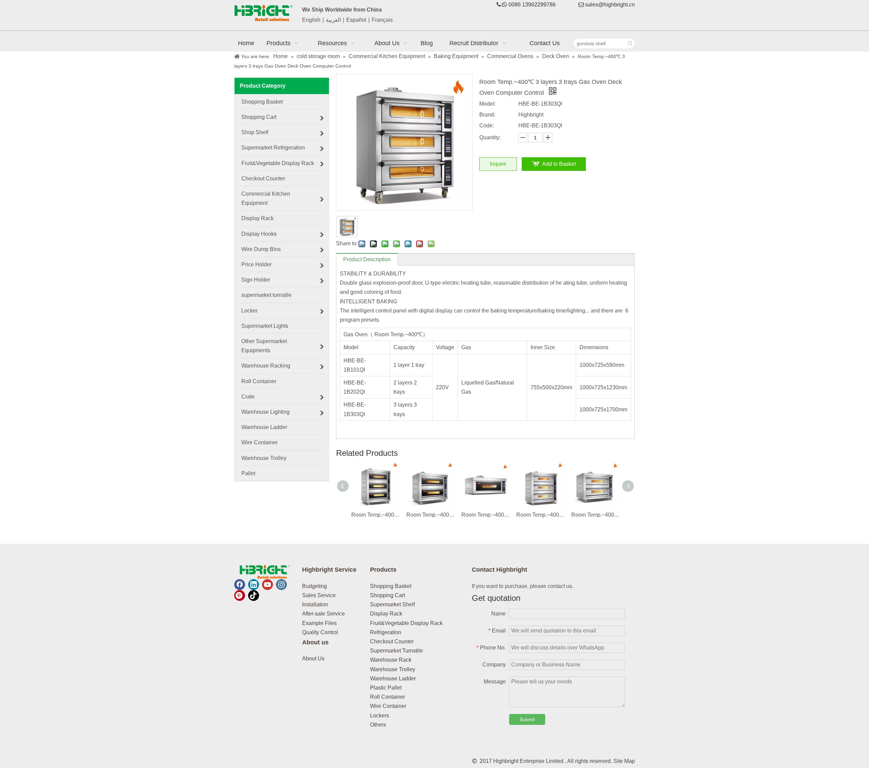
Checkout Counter (392, 641)
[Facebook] (239, 584)
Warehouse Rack (390, 660)
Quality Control (320, 632)
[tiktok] (253, 595)
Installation (315, 604)
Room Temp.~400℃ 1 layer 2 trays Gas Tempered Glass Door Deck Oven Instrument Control (485, 515)
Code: (486, 125)
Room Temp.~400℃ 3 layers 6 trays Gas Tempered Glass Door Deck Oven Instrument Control (375, 515)
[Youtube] (267, 584)
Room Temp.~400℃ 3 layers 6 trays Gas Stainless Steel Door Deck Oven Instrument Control (540, 515)
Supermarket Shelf (392, 604)
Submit (527, 719)
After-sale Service (323, 614)
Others (378, 725)
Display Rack (386, 614)
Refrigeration (385, 632)
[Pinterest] (239, 595)
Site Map (624, 761)
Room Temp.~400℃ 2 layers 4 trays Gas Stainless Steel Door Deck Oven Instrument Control (595, 515)
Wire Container (388, 706)
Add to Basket (559, 164)
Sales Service (319, 595)
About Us (313, 658)
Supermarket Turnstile (396, 651)
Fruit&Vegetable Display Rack (406, 623)
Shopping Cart (387, 595)
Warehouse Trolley (392, 669)
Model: (487, 104)
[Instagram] (281, 584)
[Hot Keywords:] (630, 43)
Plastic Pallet (386, 688)
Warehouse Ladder (393, 678)
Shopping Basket (390, 586)
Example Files (319, 623)
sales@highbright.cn (610, 4)
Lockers (379, 715)
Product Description (367, 259)
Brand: (487, 115)
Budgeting (314, 586)
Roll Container (387, 697)
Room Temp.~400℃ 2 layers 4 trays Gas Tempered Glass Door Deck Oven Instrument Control (430, 515)
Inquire (498, 164)
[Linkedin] (253, 584)
